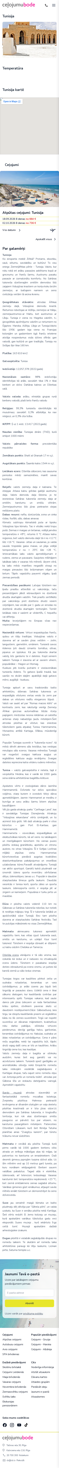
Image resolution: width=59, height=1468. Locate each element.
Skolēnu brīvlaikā (11, 1367)
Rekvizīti (20, 1460)
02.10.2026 (19, 223)
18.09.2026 (19, 219)
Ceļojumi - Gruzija (40, 1339)
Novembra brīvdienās (14, 1387)
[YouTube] (19, 1424)
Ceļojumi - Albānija (41, 1349)
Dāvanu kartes (39, 1377)
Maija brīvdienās (11, 1377)
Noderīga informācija (42, 1367)
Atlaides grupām (40, 1382)
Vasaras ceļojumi (11, 1382)
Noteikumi (24, 1455)
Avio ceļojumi (9, 1349)
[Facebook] (4, 1424)
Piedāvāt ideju (39, 1387)
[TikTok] (26, 1424)
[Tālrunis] (46, 5)
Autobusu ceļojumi (12, 1344)
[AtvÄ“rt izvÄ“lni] (53, 5)
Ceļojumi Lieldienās (13, 1372)
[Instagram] (12, 1424)
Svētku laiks (9, 1396)
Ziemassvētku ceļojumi (15, 1391)
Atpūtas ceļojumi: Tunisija (22, 212)
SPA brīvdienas (10, 1354)
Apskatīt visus (44, 239)
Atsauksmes (38, 1396)
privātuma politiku (33, 1313)
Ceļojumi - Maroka (41, 1344)
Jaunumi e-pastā (40, 1391)
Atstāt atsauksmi (40, 1372)
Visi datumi (9, 230)
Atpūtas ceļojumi (11, 1339)
